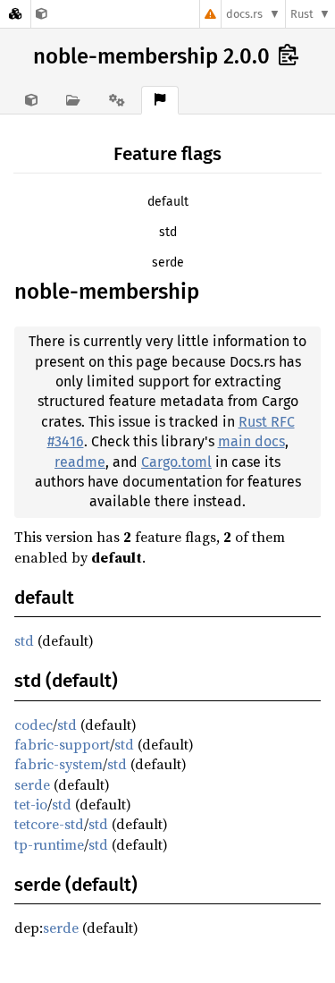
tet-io (30, 804)
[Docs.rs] (15, 14)
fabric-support (62, 744)
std (168, 232)
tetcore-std (49, 824)
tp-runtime (49, 844)
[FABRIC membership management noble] (41, 14)
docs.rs (244, 14)
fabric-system (58, 764)
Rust (302, 14)
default (167, 201)
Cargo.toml (176, 461)
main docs (251, 441)
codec (33, 724)
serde (168, 262)
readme (79, 461)
